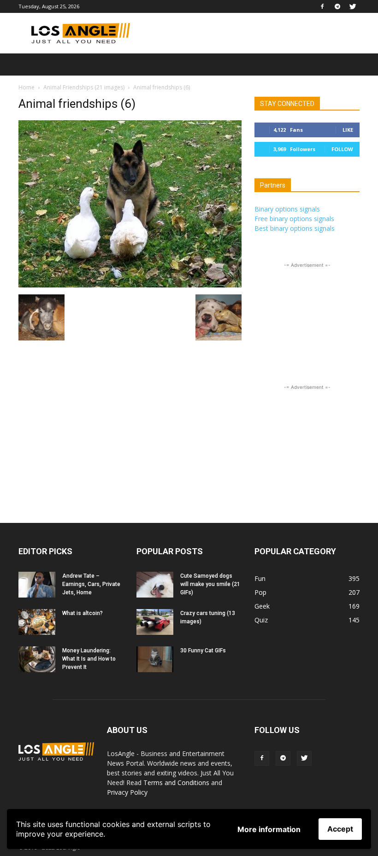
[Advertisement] (251, 33)
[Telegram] (337, 6)
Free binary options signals (294, 218)
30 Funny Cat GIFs (203, 650)
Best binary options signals (294, 228)
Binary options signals (287, 209)
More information (269, 829)
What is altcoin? (82, 613)
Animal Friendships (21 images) (83, 87)
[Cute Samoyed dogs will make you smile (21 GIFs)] (154, 585)
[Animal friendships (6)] (130, 285)
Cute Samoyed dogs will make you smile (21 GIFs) (210, 584)
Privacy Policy (127, 792)
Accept (340, 828)
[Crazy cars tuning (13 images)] (154, 622)
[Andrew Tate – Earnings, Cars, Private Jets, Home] (36, 585)
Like (348, 129)
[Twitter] (353, 6)
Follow (342, 149)
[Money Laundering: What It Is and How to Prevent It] (36, 659)
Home (26, 87)
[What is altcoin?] (36, 622)
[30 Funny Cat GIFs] (154, 659)
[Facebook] (322, 6)
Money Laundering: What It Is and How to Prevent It (89, 658)
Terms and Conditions (176, 782)
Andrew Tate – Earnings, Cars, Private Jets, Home (91, 584)
